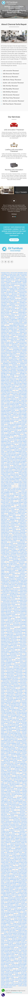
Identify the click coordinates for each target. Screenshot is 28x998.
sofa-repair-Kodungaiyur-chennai (19, 734)
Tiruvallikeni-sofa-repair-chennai (7, 831)
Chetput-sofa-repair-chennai (20, 301)
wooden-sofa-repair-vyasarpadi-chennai (13, 984)
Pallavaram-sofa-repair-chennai (19, 539)
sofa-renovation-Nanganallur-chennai (9, 645)
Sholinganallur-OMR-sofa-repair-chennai (18, 580)
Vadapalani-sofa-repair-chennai (12, 839)
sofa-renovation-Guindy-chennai (12, 610)
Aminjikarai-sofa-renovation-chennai (18, 284)
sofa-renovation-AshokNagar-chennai (10, 593)
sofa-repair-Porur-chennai (17, 774)
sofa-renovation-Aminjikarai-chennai (10, 590)
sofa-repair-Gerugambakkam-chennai (19, 725)
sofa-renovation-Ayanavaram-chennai (17, 594)
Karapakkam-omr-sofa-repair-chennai (9, 329)
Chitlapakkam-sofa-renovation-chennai (17, 304)
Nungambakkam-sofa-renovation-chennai (10, 532)
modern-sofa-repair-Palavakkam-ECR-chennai (17, 454)
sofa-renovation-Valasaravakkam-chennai (14, 696)
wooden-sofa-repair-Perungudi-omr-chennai (10, 941)
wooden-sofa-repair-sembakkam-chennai (9, 957)
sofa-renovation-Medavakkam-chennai (14, 635)
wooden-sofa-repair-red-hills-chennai (18, 948)
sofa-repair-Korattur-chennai (20, 736)
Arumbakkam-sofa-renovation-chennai (9, 288)
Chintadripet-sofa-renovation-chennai (9, 302)
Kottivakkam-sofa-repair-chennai (18, 345)
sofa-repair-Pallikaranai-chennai (17, 767)
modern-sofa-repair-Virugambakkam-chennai (11, 503)
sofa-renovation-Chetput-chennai (8, 598)
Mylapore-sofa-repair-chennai (19, 516)
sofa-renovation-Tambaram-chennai (10, 681)
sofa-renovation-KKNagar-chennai (8, 617)
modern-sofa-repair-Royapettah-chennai (13, 471)
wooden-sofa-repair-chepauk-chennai (19, 871)
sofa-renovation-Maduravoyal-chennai (14, 630)
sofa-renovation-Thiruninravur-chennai (14, 686)
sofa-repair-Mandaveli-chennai (20, 746)
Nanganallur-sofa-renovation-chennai (17, 519)
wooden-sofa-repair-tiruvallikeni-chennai (9, 973)
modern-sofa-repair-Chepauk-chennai (19, 391)
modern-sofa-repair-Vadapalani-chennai (18, 498)
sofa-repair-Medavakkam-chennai (13, 749)
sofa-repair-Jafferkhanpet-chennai (13, 729)
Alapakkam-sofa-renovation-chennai (17, 277)
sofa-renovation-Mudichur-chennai (19, 641)
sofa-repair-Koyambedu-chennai (19, 740)
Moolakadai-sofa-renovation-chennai (18, 508)
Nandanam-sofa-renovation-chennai (8, 518)
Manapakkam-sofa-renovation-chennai (19, 362)
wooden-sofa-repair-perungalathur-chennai (16, 940)
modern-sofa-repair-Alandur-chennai (8, 379)
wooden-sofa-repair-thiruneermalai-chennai (10, 967)
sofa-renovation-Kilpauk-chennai (19, 615)
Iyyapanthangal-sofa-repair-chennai (16, 325)
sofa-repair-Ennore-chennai (13, 723)
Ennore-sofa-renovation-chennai (8, 315)
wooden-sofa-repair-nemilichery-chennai (16, 924)
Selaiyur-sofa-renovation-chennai (8, 576)
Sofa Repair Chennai (5, 272)
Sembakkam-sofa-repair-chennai (8, 579)
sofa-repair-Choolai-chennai (13, 719)
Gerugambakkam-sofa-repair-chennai (18, 319)
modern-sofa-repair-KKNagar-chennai (9, 413)
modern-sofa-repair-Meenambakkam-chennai (10, 434)
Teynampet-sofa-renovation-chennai (8, 812)
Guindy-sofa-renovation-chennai (15, 322)
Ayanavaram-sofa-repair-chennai (18, 294)
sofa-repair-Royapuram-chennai (20, 780)
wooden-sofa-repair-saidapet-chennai (14, 953)
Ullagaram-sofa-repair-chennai (7, 838)
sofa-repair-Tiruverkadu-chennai (13, 798)
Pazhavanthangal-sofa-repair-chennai (18, 544)
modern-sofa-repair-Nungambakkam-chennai (16, 451)
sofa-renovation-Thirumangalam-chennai (9, 683)
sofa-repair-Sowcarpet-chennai (19, 787)
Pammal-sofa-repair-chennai (7, 543)
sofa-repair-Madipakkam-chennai (13, 743)
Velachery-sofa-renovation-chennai (17, 844)
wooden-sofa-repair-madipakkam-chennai (10, 903)
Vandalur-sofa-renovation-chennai (12, 842)
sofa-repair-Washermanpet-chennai (8, 807)
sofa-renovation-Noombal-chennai (18, 651)
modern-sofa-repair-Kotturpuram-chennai (10, 420)
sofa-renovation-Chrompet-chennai (18, 603)
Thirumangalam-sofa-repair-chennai (18, 817)
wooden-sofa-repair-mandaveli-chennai (9, 907)
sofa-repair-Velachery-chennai (13, 804)
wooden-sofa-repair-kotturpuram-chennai (16, 897)
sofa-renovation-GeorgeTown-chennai (9, 607)
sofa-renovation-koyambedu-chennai (14, 625)
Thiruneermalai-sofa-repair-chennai (12, 821)
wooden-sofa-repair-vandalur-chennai (14, 980)
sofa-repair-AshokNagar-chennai (8, 712)
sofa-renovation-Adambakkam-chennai (19, 272)
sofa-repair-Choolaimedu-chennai (19, 720)
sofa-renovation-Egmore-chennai (8, 604)
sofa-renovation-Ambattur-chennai (19, 588)
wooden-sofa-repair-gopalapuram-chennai (10, 950)
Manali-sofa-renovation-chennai (15, 360)
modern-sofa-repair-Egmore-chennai (18, 398)
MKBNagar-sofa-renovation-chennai (17, 374)
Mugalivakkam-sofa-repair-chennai (8, 515)
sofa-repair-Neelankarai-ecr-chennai (19, 759)
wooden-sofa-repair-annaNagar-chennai (10, 863)
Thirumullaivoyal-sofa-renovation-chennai (9, 818)
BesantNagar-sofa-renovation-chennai (17, 296)
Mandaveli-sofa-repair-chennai (18, 364)
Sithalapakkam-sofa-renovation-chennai (10, 581)
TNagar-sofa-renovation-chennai (8, 834)
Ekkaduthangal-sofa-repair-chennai (18, 313)
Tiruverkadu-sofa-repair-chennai (18, 832)
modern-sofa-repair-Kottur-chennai (18, 418)
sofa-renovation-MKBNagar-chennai (18, 638)
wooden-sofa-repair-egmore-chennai (18, 878)
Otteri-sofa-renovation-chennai (18, 533)
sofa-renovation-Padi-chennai (16, 654)
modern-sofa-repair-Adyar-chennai (19, 377)
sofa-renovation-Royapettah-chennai (14, 671)
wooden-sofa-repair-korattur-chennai (10, 895)
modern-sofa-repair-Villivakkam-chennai (18, 502)
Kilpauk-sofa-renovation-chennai (15, 333)
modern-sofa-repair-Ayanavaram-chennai (9, 389)
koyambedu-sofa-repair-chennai (19, 352)
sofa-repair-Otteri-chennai (12, 764)
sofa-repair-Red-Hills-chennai (17, 778)
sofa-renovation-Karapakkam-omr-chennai (15, 613)
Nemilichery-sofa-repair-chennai (7, 526)
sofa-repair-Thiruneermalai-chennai (13, 793)
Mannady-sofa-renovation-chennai (13, 367)
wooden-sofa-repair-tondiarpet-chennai (13, 975)
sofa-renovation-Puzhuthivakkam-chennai (14, 668)
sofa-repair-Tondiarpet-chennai (16, 800)
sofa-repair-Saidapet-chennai (8, 781)
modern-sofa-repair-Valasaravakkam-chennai (11, 499)
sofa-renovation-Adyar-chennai (8, 584)
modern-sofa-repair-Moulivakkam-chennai (16, 438)
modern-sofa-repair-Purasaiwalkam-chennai (16, 467)
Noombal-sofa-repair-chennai (19, 530)
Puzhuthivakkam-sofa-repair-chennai (16, 561)
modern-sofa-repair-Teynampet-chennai (13, 482)
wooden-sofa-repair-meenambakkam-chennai (10, 912)
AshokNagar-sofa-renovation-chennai (17, 289)
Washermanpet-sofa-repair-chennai (14, 852)
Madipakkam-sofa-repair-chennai (19, 357)
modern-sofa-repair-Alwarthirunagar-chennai (10, 381)
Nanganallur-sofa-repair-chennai (8, 520)
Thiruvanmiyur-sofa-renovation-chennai (10, 824)
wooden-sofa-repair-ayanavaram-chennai (9, 868)
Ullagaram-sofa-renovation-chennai (18, 836)
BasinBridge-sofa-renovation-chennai (9, 295)
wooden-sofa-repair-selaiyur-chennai (18, 956)
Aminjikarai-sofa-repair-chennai (7, 285)
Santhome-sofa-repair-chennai (18, 574)
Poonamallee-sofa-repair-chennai (9, 554)
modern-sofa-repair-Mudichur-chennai (9, 440)
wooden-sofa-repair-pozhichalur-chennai (16, 944)
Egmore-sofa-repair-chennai (7, 312)
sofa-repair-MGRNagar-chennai (19, 750)
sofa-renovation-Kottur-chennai (12, 622)
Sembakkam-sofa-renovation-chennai (17, 577)
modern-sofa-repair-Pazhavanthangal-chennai (16, 458)
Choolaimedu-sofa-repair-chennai (18, 306)
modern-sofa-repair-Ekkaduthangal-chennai (10, 400)
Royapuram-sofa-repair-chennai (19, 569)
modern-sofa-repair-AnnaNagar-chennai (13, 384)
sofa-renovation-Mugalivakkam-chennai (9, 642)
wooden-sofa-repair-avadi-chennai (18, 866)
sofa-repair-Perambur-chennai (13, 770)
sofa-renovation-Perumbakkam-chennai (14, 661)
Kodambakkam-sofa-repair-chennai (18, 338)
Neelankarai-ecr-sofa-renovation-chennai (9, 523)
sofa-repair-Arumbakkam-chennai (19, 710)
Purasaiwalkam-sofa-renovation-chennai (9, 559)
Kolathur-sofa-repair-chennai (7, 342)
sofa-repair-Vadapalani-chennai (19, 801)
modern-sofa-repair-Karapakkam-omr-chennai (11, 408)
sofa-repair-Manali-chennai (17, 744)
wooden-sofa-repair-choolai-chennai (13, 875)
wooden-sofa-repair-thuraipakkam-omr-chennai (16, 971)
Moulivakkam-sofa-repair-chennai (18, 510)
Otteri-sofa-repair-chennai (6, 535)
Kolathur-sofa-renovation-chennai (18, 340)
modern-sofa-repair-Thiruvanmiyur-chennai (16, 489)
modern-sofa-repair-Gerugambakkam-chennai (16, 403)
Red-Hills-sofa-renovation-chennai (16, 564)
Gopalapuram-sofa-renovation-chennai (9, 321)
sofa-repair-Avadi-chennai (21, 712)
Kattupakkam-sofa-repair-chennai (18, 330)
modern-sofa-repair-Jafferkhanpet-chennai (16, 407)
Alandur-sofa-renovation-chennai (13, 275)
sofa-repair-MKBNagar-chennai (7, 751)
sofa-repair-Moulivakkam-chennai (13, 753)
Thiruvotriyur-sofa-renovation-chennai (18, 825)
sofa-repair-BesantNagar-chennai (13, 715)
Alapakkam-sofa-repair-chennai (7, 278)
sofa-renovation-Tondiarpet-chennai (14, 693)
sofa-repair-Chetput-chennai (16, 716)
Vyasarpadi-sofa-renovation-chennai (13, 849)
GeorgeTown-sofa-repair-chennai (8, 318)
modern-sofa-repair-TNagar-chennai (13, 495)
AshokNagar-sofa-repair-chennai (8, 291)
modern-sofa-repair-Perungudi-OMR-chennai (16, 462)
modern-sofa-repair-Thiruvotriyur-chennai (9, 491)
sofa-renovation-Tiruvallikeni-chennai (14, 690)
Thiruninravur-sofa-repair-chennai (20, 822)
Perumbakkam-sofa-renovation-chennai (16, 547)
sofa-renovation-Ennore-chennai (19, 605)
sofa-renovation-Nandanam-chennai (18, 644)
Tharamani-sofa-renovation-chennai (17, 814)
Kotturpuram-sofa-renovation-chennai (9, 346)
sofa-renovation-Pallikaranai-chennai (18, 656)
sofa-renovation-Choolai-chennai (10, 601)
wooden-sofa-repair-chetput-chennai (9, 872)
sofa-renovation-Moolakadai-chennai (9, 639)
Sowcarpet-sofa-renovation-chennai (18, 808)
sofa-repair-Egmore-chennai (7, 722)
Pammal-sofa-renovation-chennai (18, 542)
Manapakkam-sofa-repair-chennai (10, 363)
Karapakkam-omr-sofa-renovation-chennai (17, 328)
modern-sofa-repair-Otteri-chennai (8, 452)
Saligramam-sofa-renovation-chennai (16, 571)
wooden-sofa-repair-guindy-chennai (8, 883)
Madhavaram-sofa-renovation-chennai (17, 355)
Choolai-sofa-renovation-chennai (8, 308)
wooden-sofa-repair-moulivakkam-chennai (16, 916)
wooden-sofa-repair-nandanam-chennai (13, 920)
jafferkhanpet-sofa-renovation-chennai (9, 326)
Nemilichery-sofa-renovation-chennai (18, 525)
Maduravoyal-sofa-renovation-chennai (9, 359)
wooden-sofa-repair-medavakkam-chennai (16, 910)
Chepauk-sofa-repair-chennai (16, 299)
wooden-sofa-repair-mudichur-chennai (9, 917)
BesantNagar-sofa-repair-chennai (8, 298)
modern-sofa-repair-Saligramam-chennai (18, 474)
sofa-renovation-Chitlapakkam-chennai (19, 600)
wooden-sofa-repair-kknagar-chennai (14, 890)
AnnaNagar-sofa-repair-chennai (18, 286)
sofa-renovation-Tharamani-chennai (18, 682)
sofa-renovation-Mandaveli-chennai (14, 632)
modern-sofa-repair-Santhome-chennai (10, 475)
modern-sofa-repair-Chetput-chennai (9, 393)
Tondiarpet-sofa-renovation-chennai (13, 835)
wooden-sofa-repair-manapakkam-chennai (16, 906)
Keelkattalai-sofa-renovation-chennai (9, 332)
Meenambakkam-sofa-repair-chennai (18, 372)
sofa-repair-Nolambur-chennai (19, 761)
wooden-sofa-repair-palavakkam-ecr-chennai (17, 931)
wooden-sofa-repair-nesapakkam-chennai (10, 926)
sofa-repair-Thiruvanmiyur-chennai (19, 794)
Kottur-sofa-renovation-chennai (15, 347)
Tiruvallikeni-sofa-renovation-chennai (16, 829)
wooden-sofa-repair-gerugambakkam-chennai (16, 882)
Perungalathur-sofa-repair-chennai (18, 550)
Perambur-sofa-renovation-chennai (8, 546)
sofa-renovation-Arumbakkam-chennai (19, 591)
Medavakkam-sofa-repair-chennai (9, 370)
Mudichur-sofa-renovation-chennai (8, 512)
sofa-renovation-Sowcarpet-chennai (19, 679)
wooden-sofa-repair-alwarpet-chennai (14, 859)
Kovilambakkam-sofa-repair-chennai (13, 350)
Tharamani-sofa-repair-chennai (7, 815)
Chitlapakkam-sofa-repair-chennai (8, 305)
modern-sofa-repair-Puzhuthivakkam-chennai (10, 468)
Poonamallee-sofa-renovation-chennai (19, 553)
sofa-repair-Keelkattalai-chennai (13, 732)
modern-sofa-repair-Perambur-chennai (9, 459)
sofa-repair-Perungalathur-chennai (19, 771)
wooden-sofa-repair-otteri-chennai (8, 930)
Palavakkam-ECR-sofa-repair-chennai (13, 537)
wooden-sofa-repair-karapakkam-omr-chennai (16, 886)
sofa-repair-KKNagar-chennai (15, 733)
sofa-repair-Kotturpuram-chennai (10, 739)
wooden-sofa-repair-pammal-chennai (14, 936)
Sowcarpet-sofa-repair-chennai (7, 810)
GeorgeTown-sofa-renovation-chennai (16, 316)
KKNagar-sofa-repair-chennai (7, 336)
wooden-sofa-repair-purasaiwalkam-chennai (10, 946)
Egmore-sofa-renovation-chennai (19, 311)
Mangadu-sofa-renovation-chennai (8, 366)
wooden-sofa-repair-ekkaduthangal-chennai (10, 879)
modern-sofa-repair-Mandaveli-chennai (9, 430)
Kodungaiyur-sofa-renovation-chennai (9, 339)
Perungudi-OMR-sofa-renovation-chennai (9, 552)
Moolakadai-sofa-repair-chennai (7, 509)
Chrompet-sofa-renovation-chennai (13, 309)
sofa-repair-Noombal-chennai (7, 763)
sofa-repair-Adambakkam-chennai (13, 703)
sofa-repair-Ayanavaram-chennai (9, 713)
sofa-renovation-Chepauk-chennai (19, 597)
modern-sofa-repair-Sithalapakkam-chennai (10, 479)
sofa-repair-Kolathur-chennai (7, 736)
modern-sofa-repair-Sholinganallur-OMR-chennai (16, 478)
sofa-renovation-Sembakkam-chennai (14, 676)
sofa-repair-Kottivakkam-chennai (8, 737)
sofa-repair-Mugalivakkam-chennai (18, 754)
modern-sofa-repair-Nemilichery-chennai (17, 447)
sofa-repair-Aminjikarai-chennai (13, 709)
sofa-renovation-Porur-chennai (12, 665)
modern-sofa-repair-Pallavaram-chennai (10, 455)
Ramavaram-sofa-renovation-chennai (9, 563)
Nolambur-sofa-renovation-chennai (8, 529)
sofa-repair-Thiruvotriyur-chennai (8, 795)
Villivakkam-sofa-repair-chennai (12, 846)
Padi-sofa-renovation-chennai (19, 535)
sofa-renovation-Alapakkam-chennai (14, 586)
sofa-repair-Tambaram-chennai (7, 788)
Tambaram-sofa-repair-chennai (18, 811)
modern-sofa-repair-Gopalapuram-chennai (10, 404)
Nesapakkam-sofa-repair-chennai (19, 527)
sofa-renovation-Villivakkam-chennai (14, 699)
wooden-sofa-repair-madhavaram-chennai (16, 902)
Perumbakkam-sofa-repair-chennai (8, 549)
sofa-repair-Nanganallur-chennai (13, 757)
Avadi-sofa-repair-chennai (11, 292)
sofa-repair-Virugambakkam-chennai (18, 805)
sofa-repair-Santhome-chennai (13, 783)
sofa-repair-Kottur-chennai (21, 737)
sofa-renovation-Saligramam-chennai (14, 673)
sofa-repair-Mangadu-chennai (9, 747)
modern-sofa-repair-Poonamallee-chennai (10, 464)
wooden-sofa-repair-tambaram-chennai (13, 961)
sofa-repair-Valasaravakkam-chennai (8, 802)
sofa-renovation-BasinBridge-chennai (9, 596)
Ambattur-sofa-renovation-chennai (13, 282)
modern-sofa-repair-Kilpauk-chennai (18, 411)
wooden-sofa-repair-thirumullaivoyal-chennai (16, 965)
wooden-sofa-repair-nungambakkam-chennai (16, 929)
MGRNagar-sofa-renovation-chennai (8, 373)
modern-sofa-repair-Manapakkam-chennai (16, 428)
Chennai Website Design (17, 992)
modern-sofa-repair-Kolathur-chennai (14, 415)
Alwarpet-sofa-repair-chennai (12, 279)
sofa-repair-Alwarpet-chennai (17, 706)
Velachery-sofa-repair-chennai (7, 845)
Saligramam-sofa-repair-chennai (8, 573)
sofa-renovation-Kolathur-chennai (14, 620)
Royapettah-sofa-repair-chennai (13, 567)
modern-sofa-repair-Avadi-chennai (18, 387)
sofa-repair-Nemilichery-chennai (10, 760)
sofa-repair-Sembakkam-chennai (16, 784)
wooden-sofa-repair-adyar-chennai (12, 856)
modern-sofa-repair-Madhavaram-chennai (16, 424)
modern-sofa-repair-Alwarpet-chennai (18, 380)
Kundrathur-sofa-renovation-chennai (8, 353)
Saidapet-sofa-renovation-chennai (8, 570)
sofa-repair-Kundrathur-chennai (7, 742)
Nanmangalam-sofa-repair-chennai (18, 522)
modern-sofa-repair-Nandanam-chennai (13, 442)
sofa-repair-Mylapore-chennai (7, 756)
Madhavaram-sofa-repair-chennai (8, 356)
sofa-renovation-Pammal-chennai (8, 658)
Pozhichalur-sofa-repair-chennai (18, 557)
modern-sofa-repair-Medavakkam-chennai (16, 433)
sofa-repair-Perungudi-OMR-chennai (8, 773)
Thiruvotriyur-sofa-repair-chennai (8, 827)
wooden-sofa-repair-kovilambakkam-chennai (10, 899)
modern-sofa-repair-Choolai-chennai (13, 396)
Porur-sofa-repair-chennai (12, 556)
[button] (12, 216)
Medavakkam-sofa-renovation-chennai (19, 369)
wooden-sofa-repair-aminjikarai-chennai (18, 862)
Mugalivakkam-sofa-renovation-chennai (16, 513)
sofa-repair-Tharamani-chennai (13, 790)
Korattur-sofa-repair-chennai (12, 343)
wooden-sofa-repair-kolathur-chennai (19, 893)
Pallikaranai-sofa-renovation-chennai (8, 540)
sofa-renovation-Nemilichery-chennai (14, 648)
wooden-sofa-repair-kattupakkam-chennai (10, 888)
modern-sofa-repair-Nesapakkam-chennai (10, 448)
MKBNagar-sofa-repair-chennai (7, 376)
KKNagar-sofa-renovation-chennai (18, 335)
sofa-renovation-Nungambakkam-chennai (10, 652)
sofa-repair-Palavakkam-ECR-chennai (13, 766)
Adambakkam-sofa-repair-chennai (9, 274)
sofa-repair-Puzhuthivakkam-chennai (13, 777)
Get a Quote (14, 240)
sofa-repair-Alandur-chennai (14, 705)
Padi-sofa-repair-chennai (6, 536)
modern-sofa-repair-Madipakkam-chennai (10, 425)
